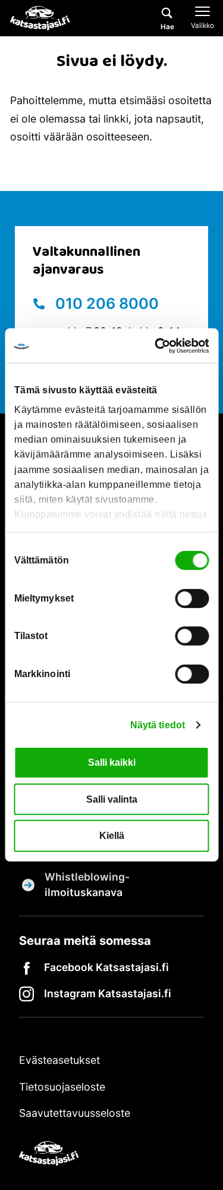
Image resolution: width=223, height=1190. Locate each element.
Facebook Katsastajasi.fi (106, 967)
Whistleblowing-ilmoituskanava (87, 884)
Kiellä (111, 836)
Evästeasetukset (59, 1060)
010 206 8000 (105, 303)
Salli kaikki (112, 762)
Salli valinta (111, 799)
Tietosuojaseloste (62, 1087)
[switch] (192, 597)
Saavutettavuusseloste (74, 1113)
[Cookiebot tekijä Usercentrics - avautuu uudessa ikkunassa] (158, 346)
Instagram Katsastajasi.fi (107, 993)
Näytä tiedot (157, 725)
